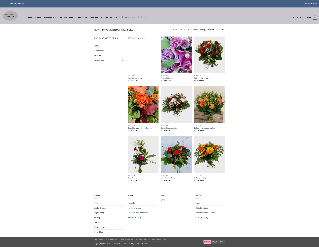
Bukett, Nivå (132, 178)
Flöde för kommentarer (138, 212)
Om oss (94, 17)
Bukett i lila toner (167, 78)
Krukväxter (99, 50)
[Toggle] (122, 60)
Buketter (98, 55)
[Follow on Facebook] (139, 17)
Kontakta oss (109, 17)
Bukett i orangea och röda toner (140, 128)
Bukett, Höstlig (200, 178)
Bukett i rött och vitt (202, 78)
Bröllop (82, 17)
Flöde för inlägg (134, 208)
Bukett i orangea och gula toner (206, 128)
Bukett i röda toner (168, 178)
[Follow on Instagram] (142, 17)
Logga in (131, 203)
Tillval (96, 45)
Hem (30, 17)
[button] (304, 17)
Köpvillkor (98, 232)
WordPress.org (134, 217)
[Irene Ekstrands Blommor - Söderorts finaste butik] (13, 15)
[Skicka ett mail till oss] (145, 17)
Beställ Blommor (45, 17)
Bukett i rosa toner (135, 78)
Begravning (66, 17)
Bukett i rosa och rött (169, 128)
